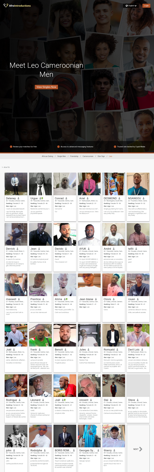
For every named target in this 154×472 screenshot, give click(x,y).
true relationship (11, 310)
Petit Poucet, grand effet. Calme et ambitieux (65, 310)
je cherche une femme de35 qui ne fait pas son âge (40, 461)
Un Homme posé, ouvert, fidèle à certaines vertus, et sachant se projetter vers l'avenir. (113, 365)
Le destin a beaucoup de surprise (65, 410)
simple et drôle (60, 413)
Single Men (61, 156)
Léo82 (32, 410)
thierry (108, 450)
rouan (131, 299)
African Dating (47, 156)
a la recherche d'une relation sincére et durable (89, 410)
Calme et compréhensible (112, 413)
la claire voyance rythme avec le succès (65, 360)
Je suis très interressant (38, 312)
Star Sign (101, 156)
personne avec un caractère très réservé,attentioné (114, 259)
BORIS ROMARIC (63, 450)
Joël (8, 349)
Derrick (10, 248)
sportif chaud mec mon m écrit (112, 464)
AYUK (82, 248)
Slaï (106, 399)
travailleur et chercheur (14, 363)
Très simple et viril (61, 262)
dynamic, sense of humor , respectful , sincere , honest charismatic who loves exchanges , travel (88, 416)
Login (146, 6)
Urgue (34, 198)
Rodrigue (11, 399)
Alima (58, 299)
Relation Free (83, 360)
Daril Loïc (134, 349)
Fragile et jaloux (60, 363)
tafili (131, 248)
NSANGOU (134, 198)
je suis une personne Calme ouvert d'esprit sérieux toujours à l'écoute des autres (16, 415)
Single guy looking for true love (114, 209)
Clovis (107, 299)
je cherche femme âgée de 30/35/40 (39, 464)
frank (33, 349)
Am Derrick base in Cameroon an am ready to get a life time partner (15, 264)
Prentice (35, 299)
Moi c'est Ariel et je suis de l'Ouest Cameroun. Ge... (89, 209)
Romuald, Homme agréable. (113, 360)
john (8, 450)
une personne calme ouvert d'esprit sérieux (16, 410)
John (7, 461)
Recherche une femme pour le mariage (40, 209)
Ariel (82, 198)
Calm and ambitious (62, 312)
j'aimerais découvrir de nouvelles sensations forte (138, 310)
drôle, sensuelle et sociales (137, 312)
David (57, 259)
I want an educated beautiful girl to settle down (16, 209)
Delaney (11, 198)
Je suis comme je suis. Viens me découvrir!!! (88, 212)
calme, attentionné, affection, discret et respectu (16, 360)
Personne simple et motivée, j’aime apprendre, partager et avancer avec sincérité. (64, 465)
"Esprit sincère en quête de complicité (65, 461)
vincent (83, 399)
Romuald (109, 349)
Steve (131, 399)
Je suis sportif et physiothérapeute (36, 212)
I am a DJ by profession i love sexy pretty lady (113, 212)
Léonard (35, 399)
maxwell (11, 299)
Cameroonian (88, 156)
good (130, 259)
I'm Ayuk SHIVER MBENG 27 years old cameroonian (89, 259)
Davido (59, 248)
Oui (56, 211)
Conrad (59, 198)
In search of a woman (13, 259)
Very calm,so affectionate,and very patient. (138, 209)
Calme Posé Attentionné (87, 363)
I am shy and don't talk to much (14, 313)
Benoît (59, 349)
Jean (33, 248)
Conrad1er (58, 209)
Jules (82, 349)
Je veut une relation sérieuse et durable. (138, 360)
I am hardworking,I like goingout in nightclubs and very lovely (137, 213)
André (107, 248)
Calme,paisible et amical (14, 464)
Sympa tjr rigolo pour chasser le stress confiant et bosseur (39, 415)
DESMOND (110, 198)
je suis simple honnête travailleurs (114, 461)
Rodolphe (36, 450)
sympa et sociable (36, 360)
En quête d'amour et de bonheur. (38, 263)
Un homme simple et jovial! (39, 259)
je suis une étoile (35, 310)
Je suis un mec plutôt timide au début (114, 410)
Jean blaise (86, 299)
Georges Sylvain (87, 450)
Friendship (74, 156)
